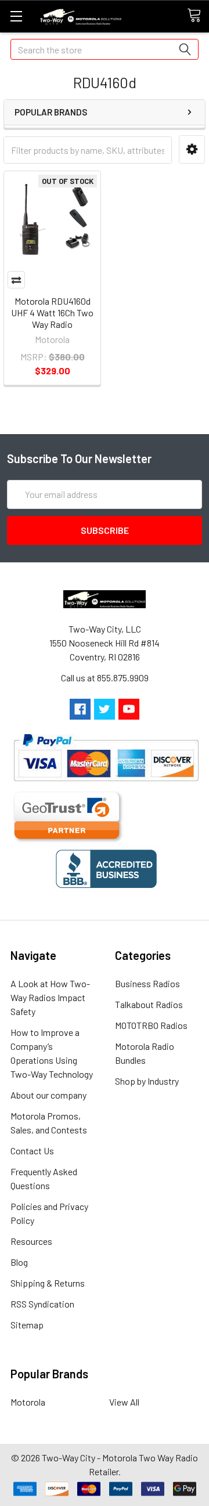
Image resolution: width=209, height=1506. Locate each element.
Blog (19, 1261)
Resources (31, 1241)
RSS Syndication (42, 1303)
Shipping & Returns (47, 1282)
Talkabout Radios (149, 1004)
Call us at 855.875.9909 (105, 677)
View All (124, 1401)
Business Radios (147, 983)
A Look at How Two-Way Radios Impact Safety (50, 997)
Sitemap (27, 1324)
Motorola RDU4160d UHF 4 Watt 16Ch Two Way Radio (52, 312)
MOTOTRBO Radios (151, 1025)
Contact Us (32, 1150)
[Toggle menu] (16, 16)
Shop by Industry (147, 1080)
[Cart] (198, 15)
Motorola (27, 1401)
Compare (16, 279)
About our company (48, 1094)
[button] (192, 149)
